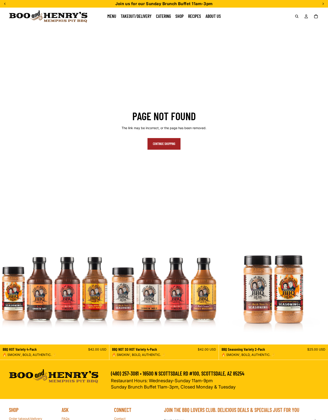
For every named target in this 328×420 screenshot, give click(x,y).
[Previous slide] (6, 290)
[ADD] (102, 338)
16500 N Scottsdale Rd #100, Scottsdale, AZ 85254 (194, 373)
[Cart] (316, 16)
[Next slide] (102, 290)
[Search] (297, 16)
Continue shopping (164, 144)
